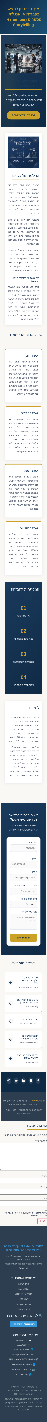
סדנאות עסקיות (23, 1304)
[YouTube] (16, 1080)
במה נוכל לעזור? (29, 912)
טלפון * (34, 858)
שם (44, 1176)
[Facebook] (38, 1080)
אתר (45, 1198)
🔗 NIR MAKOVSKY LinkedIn (23, 1359)
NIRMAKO (33, 1101)
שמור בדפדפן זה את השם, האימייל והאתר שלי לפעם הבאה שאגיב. (25, 1214)
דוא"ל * (34, 872)
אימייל (43, 1187)
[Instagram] (30, 1080)
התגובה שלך (40, 1141)
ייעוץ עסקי (23, 1299)
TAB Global (23, 1289)
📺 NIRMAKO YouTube (23, 1369)
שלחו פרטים (23, 937)
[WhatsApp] (9, 1080)
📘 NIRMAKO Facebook (23, 1364)
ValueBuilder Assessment (23, 1324)
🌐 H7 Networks (24, 1374)
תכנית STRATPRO (23, 1294)
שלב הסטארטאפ (29, 899)
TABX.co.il (23, 1268)
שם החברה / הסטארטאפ (25, 885)
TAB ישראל (23, 1284)
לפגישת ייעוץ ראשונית (23, 115)
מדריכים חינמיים (23, 1309)
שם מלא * (32, 842)
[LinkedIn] (23, 1080)
